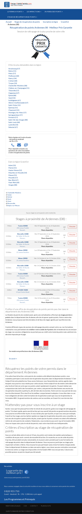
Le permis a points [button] (15, 12)
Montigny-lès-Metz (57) (17, 112)
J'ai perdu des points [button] (53, 12)
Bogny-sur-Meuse (13, 205)
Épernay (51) (13, 108)
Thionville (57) (13, 90)
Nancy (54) (12, 78)
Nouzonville (11, 203)
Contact (34, 506)
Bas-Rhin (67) (13, 180)
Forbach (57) (13, 117)
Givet (9, 201)
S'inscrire (72, 226)
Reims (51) (12, 71)
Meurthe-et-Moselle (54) (17, 173)
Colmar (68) (12, 81)
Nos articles (8, 466)
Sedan (9, 195)
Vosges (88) (12, 185)
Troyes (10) (12, 83)
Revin (9, 199)
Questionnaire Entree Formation (20, 511)
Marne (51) (12, 168)
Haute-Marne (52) (15, 170)
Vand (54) (11, 98)
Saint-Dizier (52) (14, 105)
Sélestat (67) (13, 127)
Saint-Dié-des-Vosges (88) (18, 120)
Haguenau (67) (13, 93)
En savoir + (13, 359)
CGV (25, 506)
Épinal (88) (12, 95)
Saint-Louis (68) (14, 122)
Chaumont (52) (13, 110)
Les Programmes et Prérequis (19, 499)
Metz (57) (12, 73)
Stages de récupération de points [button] (21, 17)
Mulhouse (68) (13, 76)
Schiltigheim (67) (14, 100)
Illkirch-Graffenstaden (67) (18, 103)
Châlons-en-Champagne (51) (18, 88)
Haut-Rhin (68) (13, 182)
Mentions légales (13, 506)
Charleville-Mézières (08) (17, 86)
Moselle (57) (13, 178)
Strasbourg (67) (14, 69)
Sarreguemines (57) (15, 115)
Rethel (9, 197)
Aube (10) (12, 165)
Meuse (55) (12, 175)
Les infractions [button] (33, 12)
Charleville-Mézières (14, 193)
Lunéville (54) (13, 125)
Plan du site (46, 506)
